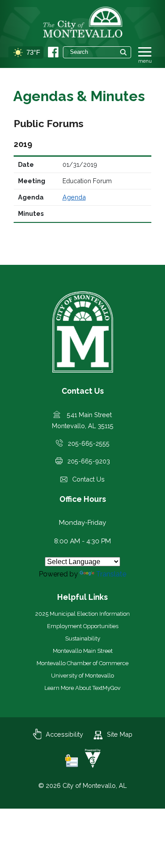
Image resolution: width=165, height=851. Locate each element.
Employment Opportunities (82, 626)
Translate (111, 574)
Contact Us (88, 479)
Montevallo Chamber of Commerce (82, 663)
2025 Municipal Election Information (82, 613)
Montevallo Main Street (83, 651)
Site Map (119, 734)
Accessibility (64, 734)
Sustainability (82, 638)
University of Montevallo (82, 675)
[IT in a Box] (91, 765)
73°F (33, 52)
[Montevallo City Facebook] (53, 52)
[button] (123, 52)
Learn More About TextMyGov (82, 688)
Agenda (74, 197)
